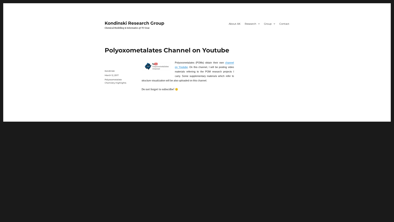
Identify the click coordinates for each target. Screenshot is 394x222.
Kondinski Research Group (134, 23)
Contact (284, 23)
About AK (234, 23)
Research (250, 23)
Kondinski (110, 71)
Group (268, 23)
